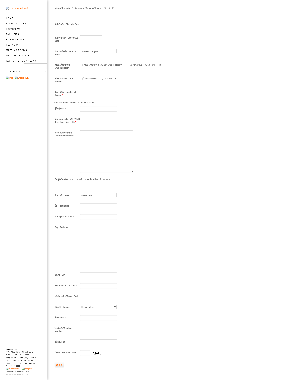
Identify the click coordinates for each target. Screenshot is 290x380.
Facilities (12, 34)
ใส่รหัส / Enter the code (66, 352)
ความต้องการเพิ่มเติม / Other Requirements (64, 134)
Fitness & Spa (15, 39)
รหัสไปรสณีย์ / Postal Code (67, 296)
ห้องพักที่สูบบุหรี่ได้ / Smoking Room (63, 66)
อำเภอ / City (60, 275)
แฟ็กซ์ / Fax (60, 342)
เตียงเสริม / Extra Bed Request (64, 80)
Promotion (13, 28)
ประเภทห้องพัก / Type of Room (65, 53)
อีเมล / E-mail (61, 317)
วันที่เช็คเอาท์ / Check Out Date (66, 39)
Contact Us (14, 71)
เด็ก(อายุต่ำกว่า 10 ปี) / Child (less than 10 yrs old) (67, 120)
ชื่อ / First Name (62, 206)
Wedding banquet (18, 55)
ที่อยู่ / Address (62, 227)
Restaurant (14, 44)
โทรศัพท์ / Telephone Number (64, 329)
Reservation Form (18, 66)
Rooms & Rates (16, 23)
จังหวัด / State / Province (66, 285)
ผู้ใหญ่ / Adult (61, 108)
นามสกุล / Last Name (65, 216)
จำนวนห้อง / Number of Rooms (65, 93)
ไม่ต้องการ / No (90, 78)
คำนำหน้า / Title (62, 195)
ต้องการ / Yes (111, 78)
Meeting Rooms (16, 50)
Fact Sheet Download (21, 60)
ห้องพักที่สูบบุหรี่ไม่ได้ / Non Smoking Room (103, 65)
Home (9, 18)
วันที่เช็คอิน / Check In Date (67, 25)
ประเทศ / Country (62, 307)
